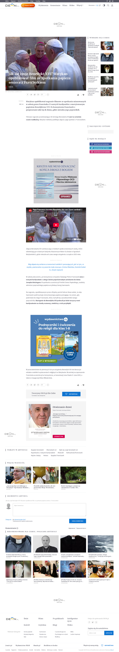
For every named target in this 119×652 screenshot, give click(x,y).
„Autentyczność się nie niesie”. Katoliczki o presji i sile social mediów (93, 91)
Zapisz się (109, 633)
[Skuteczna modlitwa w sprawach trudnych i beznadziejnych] (107, 45)
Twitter (110, 1)
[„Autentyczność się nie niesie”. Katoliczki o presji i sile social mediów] (107, 92)
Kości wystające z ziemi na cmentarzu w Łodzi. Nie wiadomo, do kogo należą (70, 487)
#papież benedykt (37, 450)
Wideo (71, 5)
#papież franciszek (57, 455)
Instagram (113, 1)
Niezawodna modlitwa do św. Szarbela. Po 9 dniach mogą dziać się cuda (93, 68)
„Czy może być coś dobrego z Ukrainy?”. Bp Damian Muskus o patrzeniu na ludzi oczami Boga (18, 487)
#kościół (61, 453)
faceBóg (38, 1)
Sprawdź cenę (58, 436)
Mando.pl (36, 645)
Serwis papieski (28, 632)
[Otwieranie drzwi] (40, 421)
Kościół (11, 87)
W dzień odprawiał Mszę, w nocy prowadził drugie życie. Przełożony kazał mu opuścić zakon (93, 58)
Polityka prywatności (23, 650)
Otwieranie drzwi (62, 407)
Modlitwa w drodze (23, 1)
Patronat (60, 650)
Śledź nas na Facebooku (101, 144)
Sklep (44, 1)
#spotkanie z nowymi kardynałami (43, 453)
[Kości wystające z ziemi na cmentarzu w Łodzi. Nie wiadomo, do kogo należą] (73, 475)
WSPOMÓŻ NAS (109, 645)
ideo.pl (112, 650)
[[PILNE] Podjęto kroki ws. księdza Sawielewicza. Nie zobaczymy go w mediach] (73, 569)
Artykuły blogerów (29, 634)
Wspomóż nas (73, 394)
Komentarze (55, 5)
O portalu (7, 650)
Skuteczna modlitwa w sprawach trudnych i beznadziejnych (93, 44)
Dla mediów (37, 650)
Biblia (7, 1)
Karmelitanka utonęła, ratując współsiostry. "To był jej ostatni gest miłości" (100, 556)
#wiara (45, 455)
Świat (26, 618)
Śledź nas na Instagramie (102, 152)
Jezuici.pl (8, 645)
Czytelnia (42, 625)
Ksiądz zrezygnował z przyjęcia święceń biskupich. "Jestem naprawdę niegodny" (72, 556)
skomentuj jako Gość (20, 519)
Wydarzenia (43, 5)
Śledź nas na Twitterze (101, 148)
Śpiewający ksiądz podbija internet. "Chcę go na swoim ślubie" (17, 580)
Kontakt (31, 650)
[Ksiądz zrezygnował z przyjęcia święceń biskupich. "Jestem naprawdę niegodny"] (73, 543)
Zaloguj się (8, 519)
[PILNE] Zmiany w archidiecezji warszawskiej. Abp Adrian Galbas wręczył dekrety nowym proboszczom (45, 581)
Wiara (64, 5)
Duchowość (42, 632)
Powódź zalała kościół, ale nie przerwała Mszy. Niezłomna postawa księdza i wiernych (44, 487)
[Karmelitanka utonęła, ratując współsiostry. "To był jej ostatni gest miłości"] (101, 543)
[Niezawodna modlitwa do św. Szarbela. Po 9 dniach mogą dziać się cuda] (107, 68)
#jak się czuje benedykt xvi (68, 450)
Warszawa (91, 5)
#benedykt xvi (51, 450)
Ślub (25, 637)
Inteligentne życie (72, 619)
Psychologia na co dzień (61, 634)
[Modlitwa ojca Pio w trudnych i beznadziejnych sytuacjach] (107, 80)
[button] (104, 5)
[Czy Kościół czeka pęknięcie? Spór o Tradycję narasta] (101, 569)
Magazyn (13, 1)
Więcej (79, 5)
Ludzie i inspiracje (75, 634)
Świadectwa (42, 634)
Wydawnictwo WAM (23, 645)
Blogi (31, 1)
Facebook (107, 1)
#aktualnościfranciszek (74, 453)
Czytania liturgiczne (60, 632)
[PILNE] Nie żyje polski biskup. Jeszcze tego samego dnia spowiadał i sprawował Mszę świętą (45, 556)
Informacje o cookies (52, 650)
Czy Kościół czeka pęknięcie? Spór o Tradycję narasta (99, 580)
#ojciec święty (36, 455)
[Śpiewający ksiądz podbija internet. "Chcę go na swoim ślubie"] (18, 569)
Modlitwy (57, 637)
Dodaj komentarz (77, 521)
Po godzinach (58, 618)
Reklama (43, 650)
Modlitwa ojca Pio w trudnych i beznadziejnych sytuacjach (93, 79)
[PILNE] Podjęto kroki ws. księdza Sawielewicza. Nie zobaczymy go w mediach (71, 581)
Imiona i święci (43, 637)
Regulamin (14, 650)
